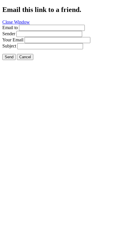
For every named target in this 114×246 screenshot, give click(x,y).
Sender (8, 33)
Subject (9, 45)
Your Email (12, 39)
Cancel (25, 57)
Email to (10, 27)
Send (9, 57)
